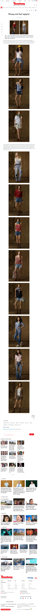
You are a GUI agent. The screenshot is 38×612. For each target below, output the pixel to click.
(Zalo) (27, 592)
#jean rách (13, 422)
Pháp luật (26, 7)
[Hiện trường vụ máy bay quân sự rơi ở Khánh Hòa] (12, 453)
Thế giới (20, 7)
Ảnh (15, 580)
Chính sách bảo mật (9, 601)
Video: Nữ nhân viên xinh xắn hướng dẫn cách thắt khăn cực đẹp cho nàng (20, 470)
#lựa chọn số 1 (18, 424)
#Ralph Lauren (6, 422)
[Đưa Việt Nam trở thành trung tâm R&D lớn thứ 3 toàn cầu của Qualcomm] (14, 546)
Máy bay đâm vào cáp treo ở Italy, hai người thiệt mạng (23, 551)
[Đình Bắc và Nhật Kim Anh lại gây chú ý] (31, 518)
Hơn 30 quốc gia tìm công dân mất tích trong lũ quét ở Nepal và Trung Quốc (31, 539)
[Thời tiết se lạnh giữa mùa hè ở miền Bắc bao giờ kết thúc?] (4, 465)
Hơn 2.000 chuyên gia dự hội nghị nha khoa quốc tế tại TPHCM (6, 569)
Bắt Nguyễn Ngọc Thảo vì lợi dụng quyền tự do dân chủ (31, 508)
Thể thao (29, 7)
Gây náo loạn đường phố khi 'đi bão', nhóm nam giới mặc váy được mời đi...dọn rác (18, 508)
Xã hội (4, 7)
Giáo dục (16, 587)
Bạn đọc (2, 588)
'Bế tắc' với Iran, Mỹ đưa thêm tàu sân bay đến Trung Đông (4, 551)
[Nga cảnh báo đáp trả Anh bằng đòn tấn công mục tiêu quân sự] (19, 532)
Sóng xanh (10, 7)
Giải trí (4, 513)
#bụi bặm (22, 422)
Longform (30, 580)
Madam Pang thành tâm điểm (18, 523)
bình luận (33, 10)
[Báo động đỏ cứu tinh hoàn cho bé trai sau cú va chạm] (19, 561)
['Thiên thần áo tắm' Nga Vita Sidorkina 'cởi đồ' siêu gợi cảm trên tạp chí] (20, 443)
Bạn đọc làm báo (6, 609)
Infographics (3, 582)
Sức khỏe (16, 7)
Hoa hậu (30, 587)
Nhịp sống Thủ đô (24, 588)
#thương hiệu (11, 424)
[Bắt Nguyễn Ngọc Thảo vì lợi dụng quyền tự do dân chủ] (31, 501)
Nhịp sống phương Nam (32, 588)
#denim (17, 422)
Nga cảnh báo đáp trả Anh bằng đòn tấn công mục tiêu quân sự (18, 539)
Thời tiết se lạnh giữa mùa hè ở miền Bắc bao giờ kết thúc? (4, 469)
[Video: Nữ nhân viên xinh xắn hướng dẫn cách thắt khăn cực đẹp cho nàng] (20, 465)
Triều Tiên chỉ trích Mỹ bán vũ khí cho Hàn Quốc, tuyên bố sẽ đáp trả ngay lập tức (33, 552)
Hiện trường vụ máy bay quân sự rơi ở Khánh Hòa (12, 457)
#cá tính (26, 422)
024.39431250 (4, 593)
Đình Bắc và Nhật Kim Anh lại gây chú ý (31, 523)
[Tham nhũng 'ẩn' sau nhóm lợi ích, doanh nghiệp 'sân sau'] (31, 483)
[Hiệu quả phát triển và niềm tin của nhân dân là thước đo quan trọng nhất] (6, 483)
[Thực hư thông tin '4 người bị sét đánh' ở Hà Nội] (6, 501)
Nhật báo (9, 580)
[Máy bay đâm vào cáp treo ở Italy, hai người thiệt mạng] (24, 546)
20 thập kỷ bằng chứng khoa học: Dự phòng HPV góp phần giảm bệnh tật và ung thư (31, 569)
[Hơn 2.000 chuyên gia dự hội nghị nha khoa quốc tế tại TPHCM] (6, 561)
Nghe (2, 24)
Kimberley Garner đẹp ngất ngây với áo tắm (4, 446)
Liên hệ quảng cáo (23, 591)
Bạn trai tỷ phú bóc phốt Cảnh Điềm (6, 523)
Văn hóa (2, 587)
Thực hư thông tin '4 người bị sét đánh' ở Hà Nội (6, 508)
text (29, 10)
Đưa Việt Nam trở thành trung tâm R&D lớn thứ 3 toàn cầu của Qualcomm (14, 551)
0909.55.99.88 (23, 592)
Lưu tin (2, 29)
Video (2, 580)
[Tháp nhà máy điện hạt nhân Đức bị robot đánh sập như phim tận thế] (12, 443)
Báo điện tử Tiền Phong (19, 4)
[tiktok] (26, 598)
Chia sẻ (2, 27)
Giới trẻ (23, 7)
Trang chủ (1, 7)
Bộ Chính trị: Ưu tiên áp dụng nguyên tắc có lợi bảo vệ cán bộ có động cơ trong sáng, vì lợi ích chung (19, 491)
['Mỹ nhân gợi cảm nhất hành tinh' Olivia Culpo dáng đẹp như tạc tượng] (4, 453)
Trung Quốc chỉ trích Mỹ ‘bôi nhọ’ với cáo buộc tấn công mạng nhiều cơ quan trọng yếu (6, 539)
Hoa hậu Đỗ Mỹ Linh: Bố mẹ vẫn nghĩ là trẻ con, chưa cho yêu (12, 470)
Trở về (2, 34)
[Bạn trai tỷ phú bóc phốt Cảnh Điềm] (6, 518)
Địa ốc (13, 7)
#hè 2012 (5, 424)
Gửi (31, 434)
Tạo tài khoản (11, 429)
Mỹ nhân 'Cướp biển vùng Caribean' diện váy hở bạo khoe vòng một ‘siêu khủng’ (20, 459)
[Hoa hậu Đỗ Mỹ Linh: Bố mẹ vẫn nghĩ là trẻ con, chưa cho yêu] (12, 465)
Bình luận (2, 32)
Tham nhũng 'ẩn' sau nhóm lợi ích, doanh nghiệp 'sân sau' (31, 489)
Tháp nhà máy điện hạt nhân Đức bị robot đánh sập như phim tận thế (12, 447)
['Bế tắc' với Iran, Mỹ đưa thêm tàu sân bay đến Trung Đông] (5, 546)
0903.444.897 (4, 597)
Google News (36, 10)
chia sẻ (27, 10)
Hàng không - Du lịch (11, 588)
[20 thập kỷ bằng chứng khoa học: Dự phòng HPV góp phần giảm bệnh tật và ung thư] (31, 561)
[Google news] (31, 598)
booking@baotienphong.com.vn (25, 593)
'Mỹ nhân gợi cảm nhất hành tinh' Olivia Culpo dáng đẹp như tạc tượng (4, 458)
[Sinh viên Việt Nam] (30, 578)
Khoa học (23, 587)
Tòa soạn (2, 591)
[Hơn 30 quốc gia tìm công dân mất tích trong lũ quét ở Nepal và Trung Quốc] (31, 532)
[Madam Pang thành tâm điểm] (19, 518)
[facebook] (35, 0)
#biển (31, 422)
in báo (31, 10)
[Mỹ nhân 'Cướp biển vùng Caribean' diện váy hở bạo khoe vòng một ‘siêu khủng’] (20, 453)
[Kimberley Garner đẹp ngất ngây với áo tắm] (4, 443)
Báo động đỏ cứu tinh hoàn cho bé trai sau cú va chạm (18, 568)
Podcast (23, 580)
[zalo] (28, 598)
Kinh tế (7, 7)
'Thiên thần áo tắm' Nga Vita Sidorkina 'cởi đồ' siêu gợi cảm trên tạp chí (20, 447)
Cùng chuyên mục (6, 439)
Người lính (33, 7)
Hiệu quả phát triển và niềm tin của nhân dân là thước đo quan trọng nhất (6, 490)
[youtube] (36, 0)
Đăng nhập (5, 429)
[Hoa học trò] (36, 578)
